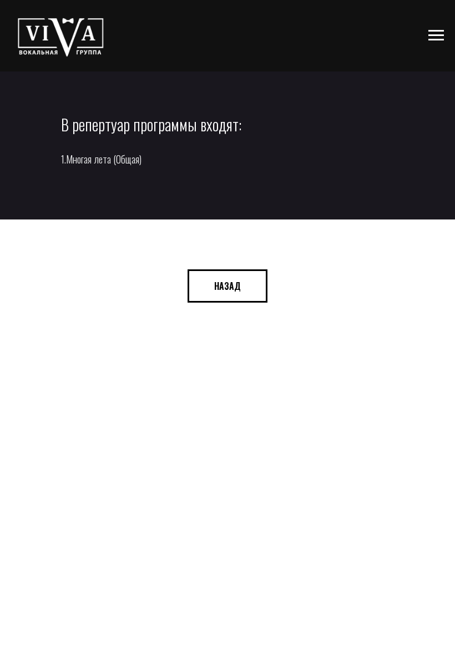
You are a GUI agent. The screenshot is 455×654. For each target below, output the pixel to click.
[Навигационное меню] (436, 35)
